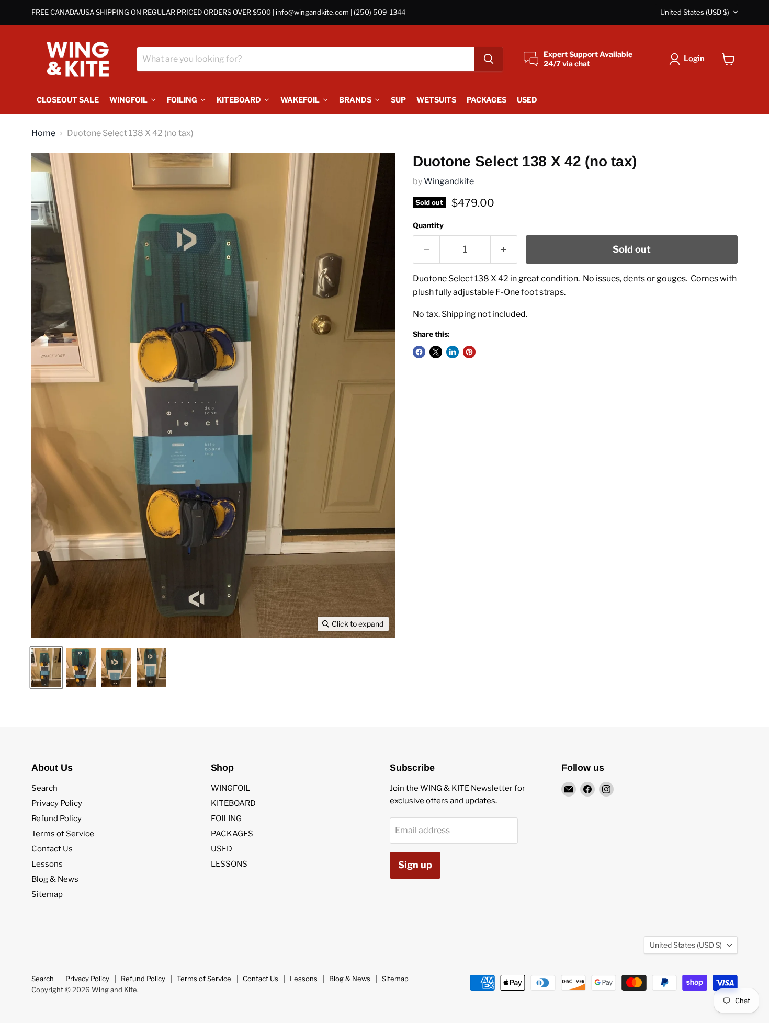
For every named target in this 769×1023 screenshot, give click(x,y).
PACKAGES (232, 833)
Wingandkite (449, 181)
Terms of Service (62, 833)
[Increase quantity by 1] (504, 249)
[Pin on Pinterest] (469, 352)
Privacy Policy (56, 803)
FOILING (226, 818)
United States (694, 12)
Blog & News (54, 879)
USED (221, 849)
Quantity (428, 225)
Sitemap (47, 894)
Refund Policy (56, 818)
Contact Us (52, 849)
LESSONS (229, 864)
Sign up (415, 864)
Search (44, 788)
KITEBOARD (233, 803)
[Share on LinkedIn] (452, 352)
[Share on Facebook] (419, 352)
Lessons (47, 864)
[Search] (488, 59)
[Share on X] (435, 352)
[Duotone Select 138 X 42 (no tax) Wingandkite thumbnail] (46, 667)
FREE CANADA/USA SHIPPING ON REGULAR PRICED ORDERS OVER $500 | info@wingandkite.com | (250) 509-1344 (218, 12)
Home (43, 133)
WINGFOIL (230, 788)
